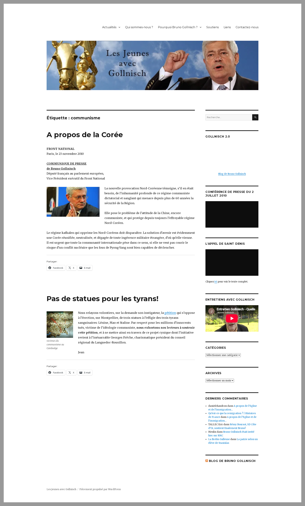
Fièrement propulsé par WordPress (100, 489)
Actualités (109, 27)
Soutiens (212, 27)
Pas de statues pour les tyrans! (103, 298)
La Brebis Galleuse (219, 439)
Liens (227, 27)
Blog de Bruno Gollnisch (232, 173)
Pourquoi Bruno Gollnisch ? (178, 27)
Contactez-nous (247, 27)
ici (215, 281)
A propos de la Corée (85, 134)
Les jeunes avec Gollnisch (61, 489)
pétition (170, 313)
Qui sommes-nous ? (139, 27)
